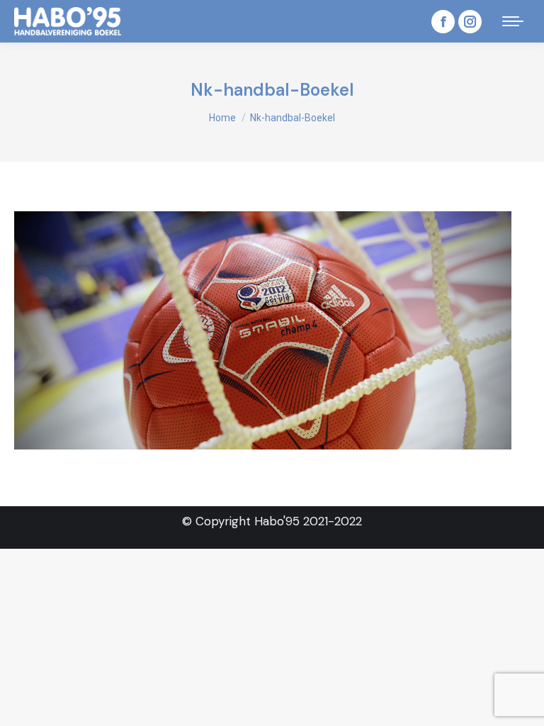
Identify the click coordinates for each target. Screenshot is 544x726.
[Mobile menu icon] (513, 21)
